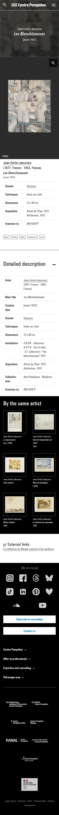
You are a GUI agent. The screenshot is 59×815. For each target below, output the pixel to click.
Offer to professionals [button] (15, 658)
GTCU (30, 801)
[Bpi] (19, 706)
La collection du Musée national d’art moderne (28, 549)
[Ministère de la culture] (29, 784)
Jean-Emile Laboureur (17, 163)
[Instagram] (9, 579)
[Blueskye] (49, 579)
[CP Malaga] (39, 725)
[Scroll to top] (51, 807)
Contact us (30, 631)
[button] (29, 264)
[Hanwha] (29, 762)
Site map (22, 801)
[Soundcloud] (16, 607)
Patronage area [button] (12, 677)
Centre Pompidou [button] (13, 649)
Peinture (31, 186)
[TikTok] (9, 593)
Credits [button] (5, 156)
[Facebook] (23, 579)
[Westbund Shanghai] (42, 743)
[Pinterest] (36, 593)
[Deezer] (49, 593)
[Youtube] (43, 607)
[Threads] (36, 579)
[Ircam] (42, 706)
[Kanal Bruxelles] (19, 743)
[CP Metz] (20, 725)
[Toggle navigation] (53, 5)
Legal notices (11, 801)
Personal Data (40, 801)
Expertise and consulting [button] (17, 668)
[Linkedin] (23, 593)
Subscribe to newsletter (29, 619)
